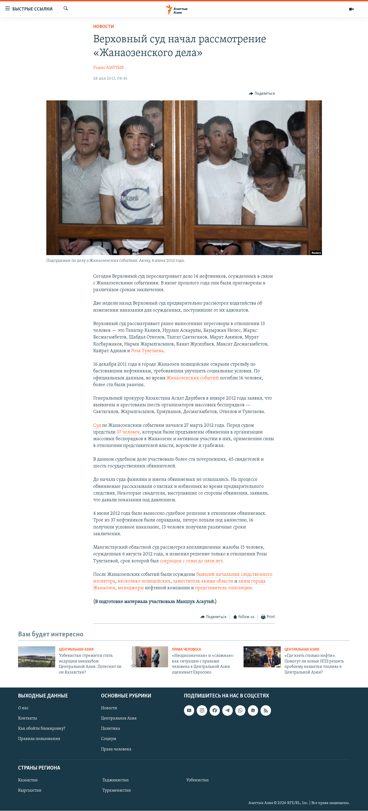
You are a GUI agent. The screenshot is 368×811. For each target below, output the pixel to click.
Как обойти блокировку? (41, 729)
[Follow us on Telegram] (227, 710)
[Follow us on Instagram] (202, 710)
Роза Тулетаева (147, 351)
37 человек (128, 432)
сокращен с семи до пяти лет (191, 561)
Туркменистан (116, 790)
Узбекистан (197, 780)
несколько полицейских (144, 581)
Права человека (186, 650)
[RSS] (266, 710)
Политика (110, 729)
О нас (23, 708)
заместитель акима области (203, 581)
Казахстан (28, 780)
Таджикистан (115, 780)
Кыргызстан (29, 790)
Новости (103, 26)
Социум (108, 739)
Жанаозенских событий (192, 378)
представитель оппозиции (223, 588)
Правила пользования (39, 739)
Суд (97, 425)
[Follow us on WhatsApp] (240, 710)
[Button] (262, 93)
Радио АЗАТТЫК (108, 68)
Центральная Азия (76, 650)
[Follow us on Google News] (253, 710)
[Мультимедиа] (351, 9)
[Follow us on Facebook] (215, 710)
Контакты (27, 718)
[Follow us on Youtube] (189, 710)
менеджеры (131, 588)
